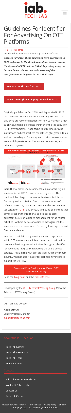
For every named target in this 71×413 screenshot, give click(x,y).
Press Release (42, 277)
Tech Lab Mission (15, 346)
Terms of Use (35, 404)
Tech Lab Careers (15, 396)
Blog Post (19, 277)
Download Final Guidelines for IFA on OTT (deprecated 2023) (36, 270)
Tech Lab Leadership (17, 352)
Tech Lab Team (14, 357)
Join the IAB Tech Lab (17, 385)
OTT (21, 209)
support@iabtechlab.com (17, 317)
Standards (18, 49)
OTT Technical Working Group (39, 288)
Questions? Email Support (14, 404)
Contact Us (12, 390)
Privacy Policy (50, 404)
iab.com (62, 404)
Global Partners (14, 363)
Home (7, 49)
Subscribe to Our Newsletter (21, 379)
